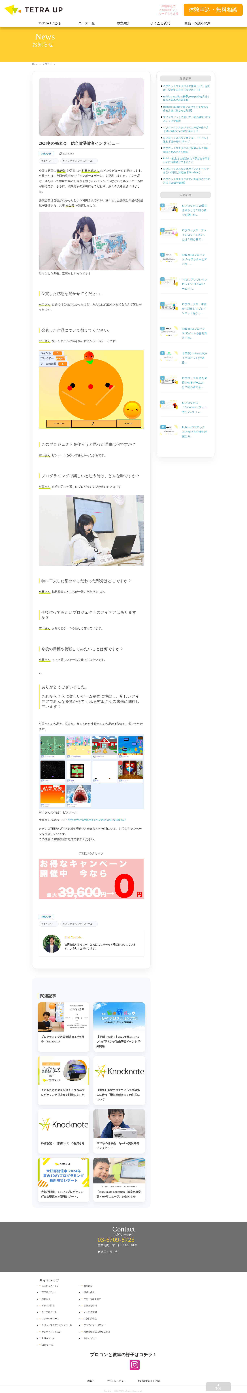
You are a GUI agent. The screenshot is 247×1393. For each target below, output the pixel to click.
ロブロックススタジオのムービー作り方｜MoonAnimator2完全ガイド (186, 129)
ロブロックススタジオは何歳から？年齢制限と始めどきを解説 (186, 149)
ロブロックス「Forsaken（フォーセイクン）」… (194, 407)
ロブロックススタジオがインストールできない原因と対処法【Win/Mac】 (186, 170)
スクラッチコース (50, 1318)
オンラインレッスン (51, 1332)
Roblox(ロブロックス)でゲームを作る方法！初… (194, 333)
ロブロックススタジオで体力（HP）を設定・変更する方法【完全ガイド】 (186, 87)
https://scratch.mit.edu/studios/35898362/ (97, 820)
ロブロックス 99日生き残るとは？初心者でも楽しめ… (194, 210)
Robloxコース (48, 1338)
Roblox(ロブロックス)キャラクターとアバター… (194, 259)
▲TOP (218, 1386)
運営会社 (91, 1381)
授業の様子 (89, 1292)
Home (34, 64)
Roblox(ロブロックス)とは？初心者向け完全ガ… (194, 432)
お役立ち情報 (90, 1305)
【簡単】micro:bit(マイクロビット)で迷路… (194, 357)
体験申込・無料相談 (213, 10)
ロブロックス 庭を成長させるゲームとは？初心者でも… (194, 382)
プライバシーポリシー (94, 1325)
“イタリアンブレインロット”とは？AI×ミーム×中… (194, 284)
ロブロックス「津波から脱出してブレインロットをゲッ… (194, 308)
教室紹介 (88, 1286)
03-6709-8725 (116, 1239)
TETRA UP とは (49, 1292)
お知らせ (47, 64)
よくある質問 (90, 1312)
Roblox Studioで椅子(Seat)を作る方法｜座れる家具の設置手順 (186, 98)
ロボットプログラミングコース (57, 1325)
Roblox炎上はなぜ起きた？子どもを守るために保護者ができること (186, 160)
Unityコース (47, 1345)
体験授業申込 (90, 1318)
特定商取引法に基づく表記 (97, 1332)
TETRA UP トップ (50, 1286)
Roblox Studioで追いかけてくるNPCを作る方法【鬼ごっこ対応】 (186, 108)
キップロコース (49, 1312)
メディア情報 (48, 1305)
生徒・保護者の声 (92, 1299)
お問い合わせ (90, 1338)
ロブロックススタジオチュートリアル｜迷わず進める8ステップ (186, 139)
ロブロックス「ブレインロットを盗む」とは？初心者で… (194, 234)
